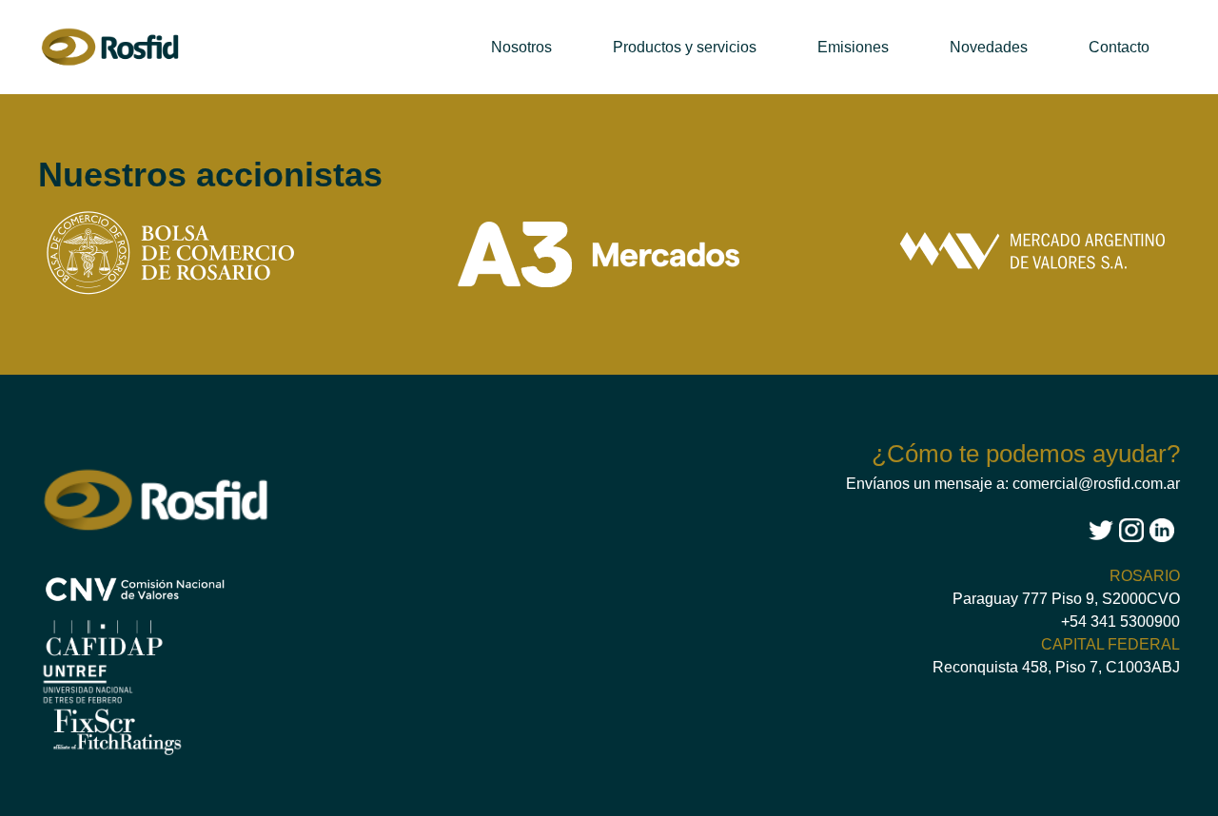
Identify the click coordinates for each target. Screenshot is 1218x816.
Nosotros (521, 47)
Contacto (1119, 47)
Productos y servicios (684, 47)
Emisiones (853, 47)
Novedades (989, 47)
